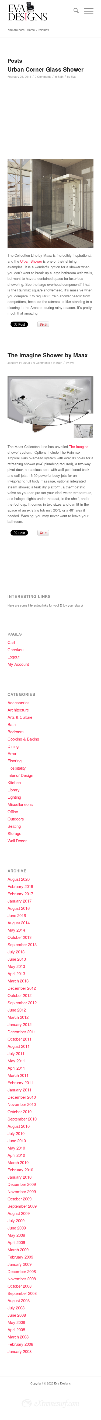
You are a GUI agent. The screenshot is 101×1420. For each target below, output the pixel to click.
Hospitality (17, 768)
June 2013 (17, 959)
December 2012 (22, 988)
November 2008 (22, 1278)
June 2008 (17, 1315)
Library (14, 789)
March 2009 (18, 1249)
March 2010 (18, 1162)
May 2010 (16, 1148)
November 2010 (22, 1104)
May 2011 (16, 1060)
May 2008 (16, 1322)
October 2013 (20, 937)
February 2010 (20, 1169)
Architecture (18, 710)
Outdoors (16, 819)
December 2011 (22, 1031)
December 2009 (22, 1184)
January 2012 (20, 1024)
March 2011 (18, 1075)
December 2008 (22, 1271)
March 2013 (18, 981)
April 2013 (16, 973)
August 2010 (19, 1126)
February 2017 (20, 893)
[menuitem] (73, 11)
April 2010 (16, 1155)
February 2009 (20, 1257)
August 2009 (19, 1213)
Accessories (19, 702)
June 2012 (17, 1010)
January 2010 (20, 1177)
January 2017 (20, 901)
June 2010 (17, 1140)
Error (12, 753)
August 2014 (19, 922)
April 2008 (16, 1329)
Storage (14, 833)
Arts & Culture (20, 717)
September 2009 (22, 1206)
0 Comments (43, 77)
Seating (14, 826)
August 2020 (19, 879)
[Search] (73, 11)
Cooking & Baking (23, 739)
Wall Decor (17, 840)
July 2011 (16, 1053)
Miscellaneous (20, 804)
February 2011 (20, 1082)
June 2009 (17, 1228)
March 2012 (18, 1017)
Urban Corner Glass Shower (45, 69)
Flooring (15, 760)
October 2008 (20, 1286)
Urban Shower (31, 261)
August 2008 (19, 1300)
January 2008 (20, 1351)
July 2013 (16, 951)
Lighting (14, 797)
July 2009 (16, 1220)
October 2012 (20, 995)
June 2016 (17, 915)
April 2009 (16, 1242)
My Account (18, 664)
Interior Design (20, 775)
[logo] (42, 11)
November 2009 (22, 1191)
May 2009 (16, 1235)
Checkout (16, 649)
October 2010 (20, 1111)
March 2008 (18, 1337)
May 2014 (16, 930)
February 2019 (20, 886)
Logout (13, 657)
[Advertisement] (53, 121)
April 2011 (16, 1068)
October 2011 (20, 1039)
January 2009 (20, 1264)
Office (13, 811)
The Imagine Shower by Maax (48, 355)
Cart (11, 642)
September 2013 (22, 944)
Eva (73, 77)
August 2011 (19, 1046)
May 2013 (16, 966)
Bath (61, 77)
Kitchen (14, 782)
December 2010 (22, 1097)
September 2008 (22, 1293)
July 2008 (16, 1307)
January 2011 (20, 1090)
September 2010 (22, 1119)
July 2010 (16, 1133)
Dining (13, 746)
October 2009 (20, 1198)
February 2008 (20, 1344)
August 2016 (19, 908)
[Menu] (86, 11)
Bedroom (16, 731)
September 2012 (22, 1002)
